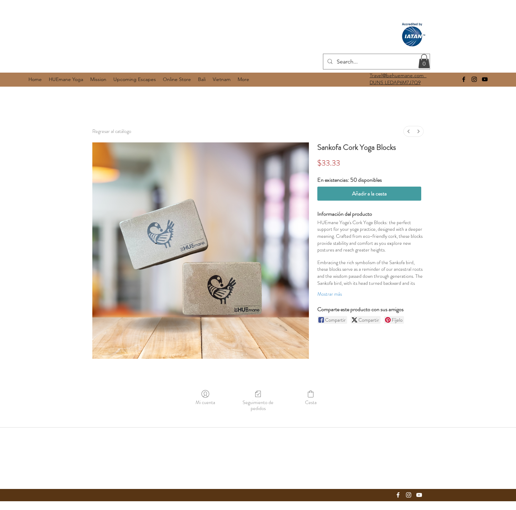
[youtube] (484, 79)
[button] (424, 61)
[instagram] (474, 79)
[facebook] (463, 79)
